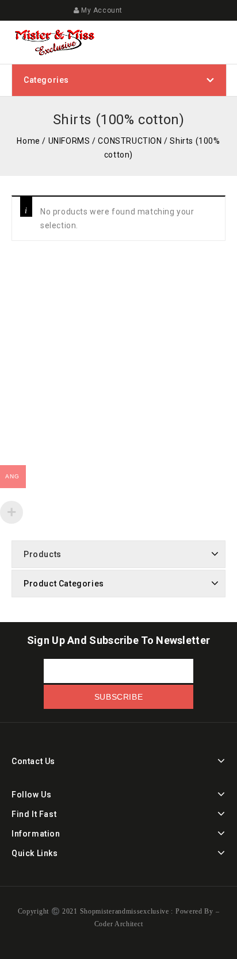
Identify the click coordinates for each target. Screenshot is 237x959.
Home (28, 140)
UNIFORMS (69, 140)
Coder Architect (118, 924)
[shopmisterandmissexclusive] (54, 41)
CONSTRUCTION (130, 140)
